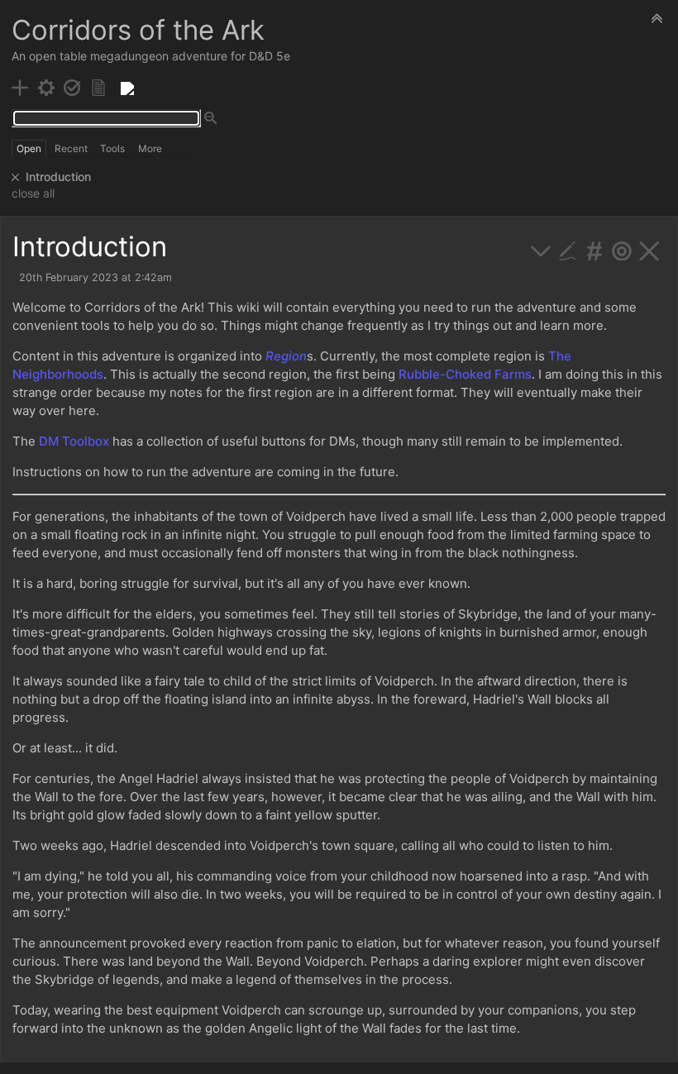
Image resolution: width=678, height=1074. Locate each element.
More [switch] (150, 148)
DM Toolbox (74, 441)
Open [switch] (29, 148)
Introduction (58, 176)
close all (33, 193)
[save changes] (72, 86)
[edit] (567, 249)
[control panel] (46, 86)
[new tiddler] (20, 86)
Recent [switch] (71, 148)
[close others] (622, 249)
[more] (541, 249)
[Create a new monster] (127, 86)
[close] (16, 177)
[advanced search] (211, 119)
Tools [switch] (112, 148)
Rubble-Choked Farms (465, 374)
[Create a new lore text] (98, 86)
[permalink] (595, 249)
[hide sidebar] (657, 17)
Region (286, 356)
